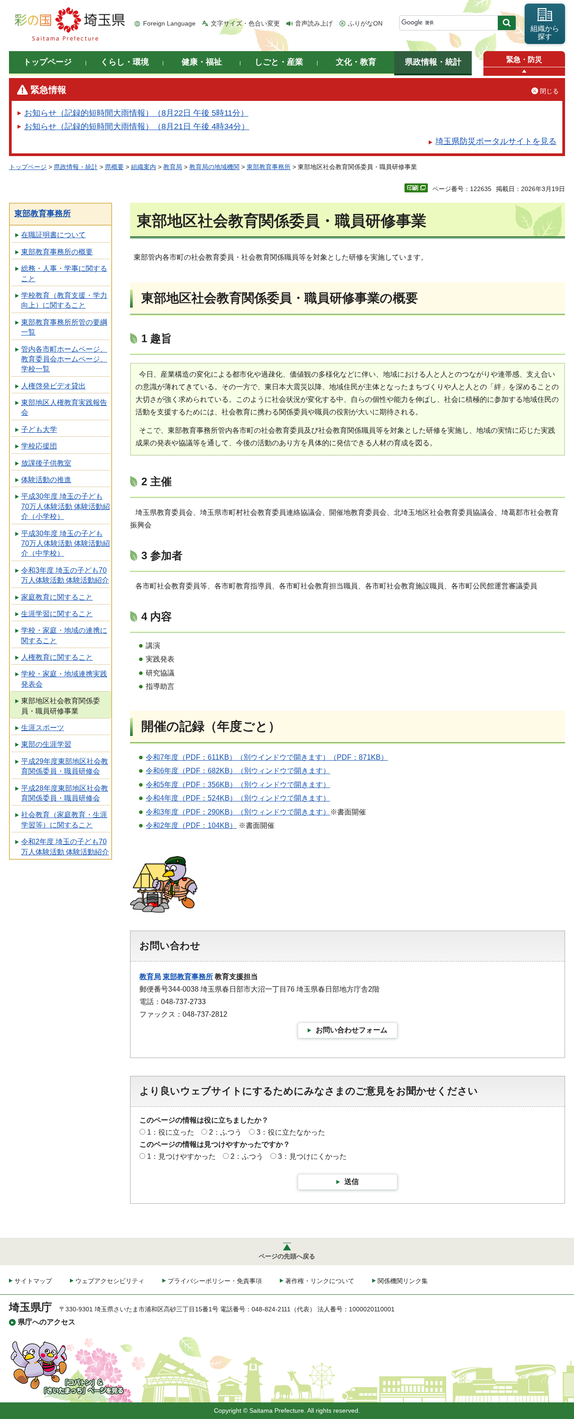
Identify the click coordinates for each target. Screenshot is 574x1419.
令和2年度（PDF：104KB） (191, 825)
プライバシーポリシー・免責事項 (215, 1280)
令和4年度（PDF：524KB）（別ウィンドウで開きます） (238, 798)
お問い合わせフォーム (351, 1030)
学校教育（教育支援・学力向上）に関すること (64, 300)
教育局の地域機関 (214, 166)
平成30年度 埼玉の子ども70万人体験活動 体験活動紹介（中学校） (65, 543)
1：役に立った (170, 1132)
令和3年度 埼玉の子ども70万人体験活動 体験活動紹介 (65, 575)
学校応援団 (39, 446)
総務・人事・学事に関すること (64, 273)
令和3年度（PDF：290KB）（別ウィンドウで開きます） (238, 812)
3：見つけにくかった (312, 1156)
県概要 (114, 166)
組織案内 (143, 166)
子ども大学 (39, 429)
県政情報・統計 (76, 166)
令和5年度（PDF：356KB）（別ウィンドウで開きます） (238, 784)
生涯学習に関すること (57, 614)
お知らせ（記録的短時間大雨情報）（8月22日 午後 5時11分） (136, 113)
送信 (351, 1181)
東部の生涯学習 (46, 744)
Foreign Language (169, 23)
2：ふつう (225, 1132)
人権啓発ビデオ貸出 (53, 386)
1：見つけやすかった (181, 1156)
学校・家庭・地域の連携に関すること (64, 635)
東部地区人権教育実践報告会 (64, 407)
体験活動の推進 (46, 479)
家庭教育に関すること (57, 597)
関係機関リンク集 (403, 1280)
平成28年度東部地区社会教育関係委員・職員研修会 (64, 793)
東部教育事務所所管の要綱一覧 (64, 327)
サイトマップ (33, 1280)
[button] (524, 71)
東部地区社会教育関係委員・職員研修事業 (60, 705)
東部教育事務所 (269, 166)
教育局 (172, 166)
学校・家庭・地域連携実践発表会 (64, 679)
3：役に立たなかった (291, 1132)
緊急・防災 (524, 59)
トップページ (28, 166)
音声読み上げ (314, 23)
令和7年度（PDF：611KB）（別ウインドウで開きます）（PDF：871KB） (267, 757)
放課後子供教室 (46, 463)
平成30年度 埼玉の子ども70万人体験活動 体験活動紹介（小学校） (65, 506)
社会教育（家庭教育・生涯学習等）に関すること (64, 819)
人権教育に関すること (57, 657)
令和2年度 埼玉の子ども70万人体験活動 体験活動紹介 (65, 846)
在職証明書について (53, 235)
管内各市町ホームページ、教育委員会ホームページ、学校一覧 (64, 359)
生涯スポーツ (42, 727)
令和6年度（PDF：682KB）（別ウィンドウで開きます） (238, 771)
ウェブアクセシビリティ (109, 1280)
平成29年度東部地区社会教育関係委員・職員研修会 (64, 766)
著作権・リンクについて (319, 1280)
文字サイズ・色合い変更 (245, 23)
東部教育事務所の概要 (57, 252)
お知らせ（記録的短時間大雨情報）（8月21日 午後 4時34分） (136, 126)
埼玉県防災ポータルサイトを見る (496, 141)
